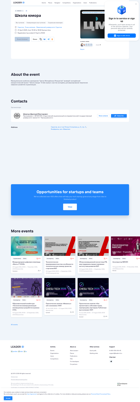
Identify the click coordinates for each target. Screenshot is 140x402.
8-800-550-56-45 (115, 350)
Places (50, 3)
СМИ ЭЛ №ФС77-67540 (32, 387)
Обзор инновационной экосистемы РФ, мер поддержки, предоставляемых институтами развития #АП (93, 264)
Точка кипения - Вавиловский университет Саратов (43, 27)
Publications (93, 3)
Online (24, 258)
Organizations (77, 3)
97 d (39, 258)
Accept (8, 398)
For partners (73, 364)
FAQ (71, 359)
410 (73, 312)
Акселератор (50, 258)
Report (82, 49)
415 (106, 316)
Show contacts (103, 116)
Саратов (21, 27)
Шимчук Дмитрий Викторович (35, 114)
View (70, 207)
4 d (73, 300)
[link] (26, 254)
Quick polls (93, 350)
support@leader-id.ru (115, 353)
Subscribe (120, 116)
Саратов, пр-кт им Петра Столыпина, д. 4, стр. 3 (68, 127)
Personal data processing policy (19, 379)
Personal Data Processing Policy (100, 394)
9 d (73, 258)
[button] (60, 347)
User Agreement (32, 394)
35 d (39, 300)
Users (85, 3)
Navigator (57, 3)
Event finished (22, 39)
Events (44, 3)
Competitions (66, 3)
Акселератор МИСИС (120, 262)
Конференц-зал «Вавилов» (60, 129)
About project (74, 350)
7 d (106, 258)
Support (112, 347)
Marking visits (94, 353)
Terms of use (14, 376)
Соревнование (17, 258)
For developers (74, 361)
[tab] (60, 347)
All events (14, 325)
